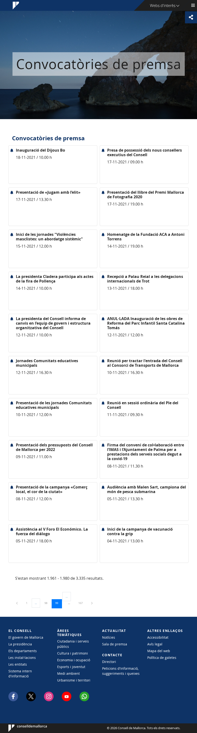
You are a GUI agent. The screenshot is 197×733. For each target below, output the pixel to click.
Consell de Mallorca (22, 728)
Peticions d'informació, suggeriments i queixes (121, 671)
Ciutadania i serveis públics (73, 644)
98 (47, 603)
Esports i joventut (71, 666)
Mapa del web (158, 651)
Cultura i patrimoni (72, 653)
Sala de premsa (114, 644)
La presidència (20, 644)
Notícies (108, 637)
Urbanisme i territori (73, 680)
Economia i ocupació (73, 660)
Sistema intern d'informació (20, 673)
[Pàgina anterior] (17, 603)
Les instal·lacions (22, 657)
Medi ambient (68, 673)
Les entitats (17, 664)
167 (82, 603)
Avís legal (154, 644)
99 (58, 603)
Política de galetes (161, 657)
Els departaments (22, 651)
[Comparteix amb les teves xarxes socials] (191, 17)
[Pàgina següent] (92, 603)
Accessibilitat (157, 637)
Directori (109, 661)
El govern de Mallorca (25, 637)
